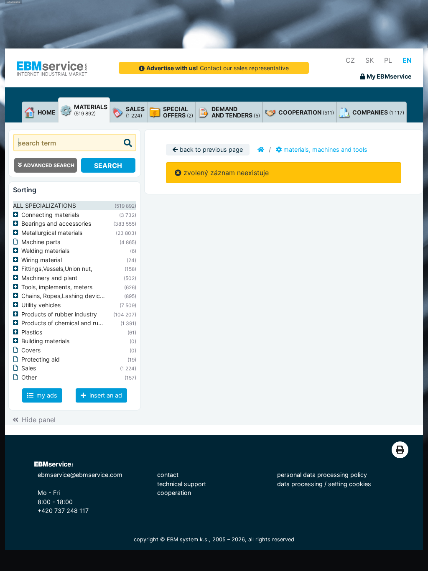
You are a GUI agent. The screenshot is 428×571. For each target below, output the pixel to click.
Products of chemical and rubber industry (78, 322)
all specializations (44, 205)
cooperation (174, 492)
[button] (17, 214)
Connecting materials (50, 214)
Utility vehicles (41, 304)
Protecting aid (40, 359)
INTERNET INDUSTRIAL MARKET (52, 74)
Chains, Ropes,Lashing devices (63, 295)
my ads (46, 395)
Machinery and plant (49, 277)
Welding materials (45, 250)
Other (29, 377)
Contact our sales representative (217, 67)
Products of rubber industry (59, 314)
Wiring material (41, 259)
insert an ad (105, 395)
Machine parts (40, 241)
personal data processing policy (322, 474)
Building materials (45, 340)
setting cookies (349, 483)
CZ (350, 60)
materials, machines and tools (324, 149)
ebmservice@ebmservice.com (80, 474)
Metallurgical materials (51, 232)
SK (369, 60)
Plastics (31, 332)
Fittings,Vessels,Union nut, (56, 268)
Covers (31, 350)
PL (388, 60)
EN (407, 60)
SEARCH (108, 165)
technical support (181, 483)
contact (167, 474)
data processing (300, 483)
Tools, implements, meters (56, 287)
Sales (28, 368)
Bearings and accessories (56, 223)
